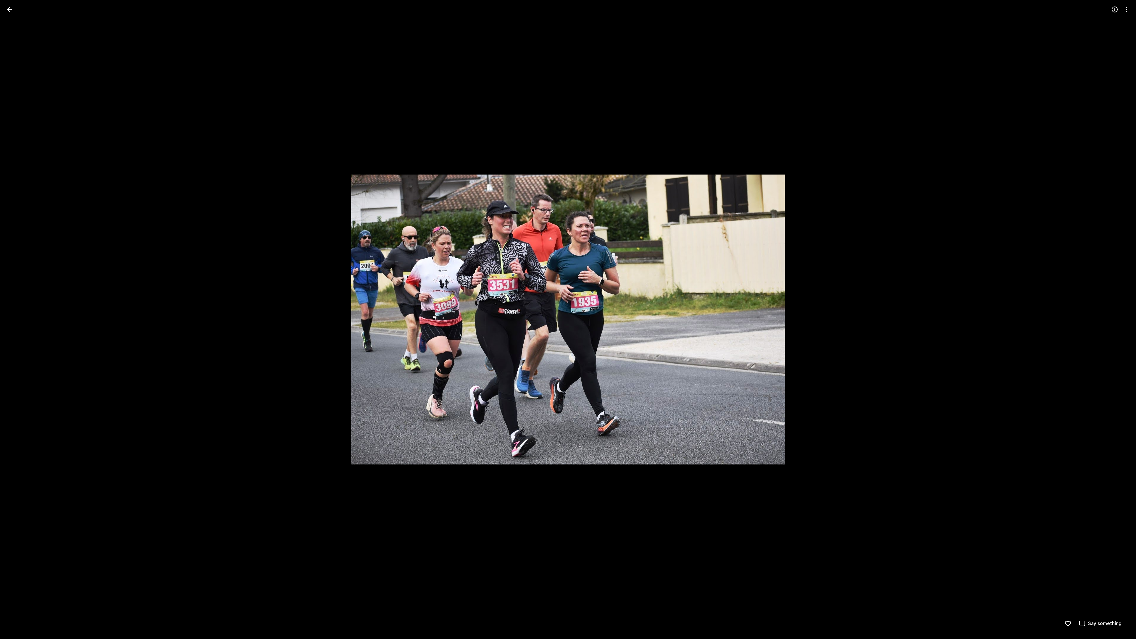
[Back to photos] (9, 9)
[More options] (1126, 9)
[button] (16, 319)
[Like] (1068, 623)
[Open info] (1115, 9)
